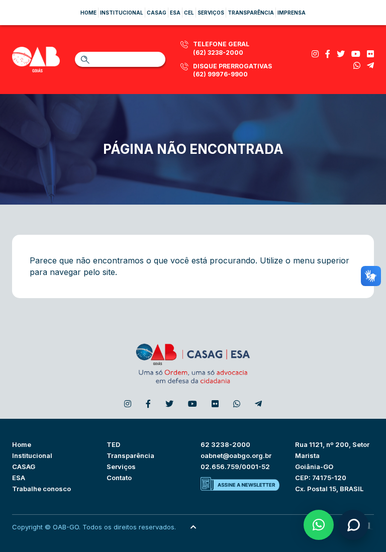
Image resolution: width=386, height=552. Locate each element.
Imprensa (291, 13)
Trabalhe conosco (41, 489)
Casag (156, 13)
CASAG (23, 467)
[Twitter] (341, 54)
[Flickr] (370, 54)
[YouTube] (355, 54)
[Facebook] (327, 54)
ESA (18, 478)
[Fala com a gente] (353, 525)
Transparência (251, 13)
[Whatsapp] (356, 65)
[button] (319, 525)
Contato (119, 478)
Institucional (121, 13)
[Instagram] (315, 54)
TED (113, 444)
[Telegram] (370, 65)
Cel (189, 13)
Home (88, 13)
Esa (175, 13)
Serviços (211, 13)
